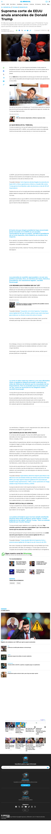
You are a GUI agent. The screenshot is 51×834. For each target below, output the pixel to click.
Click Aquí (25, 785)
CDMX (7, 4)
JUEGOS (3, 4)
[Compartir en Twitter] (22, 30)
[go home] (25, 815)
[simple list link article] (25, 626)
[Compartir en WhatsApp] (17, 30)
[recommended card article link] (12, 119)
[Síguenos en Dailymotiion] (35, 806)
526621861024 (25, 780)
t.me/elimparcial (25, 798)
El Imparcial (6, 7)
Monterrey (26, 4)
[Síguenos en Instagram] (22, 807)
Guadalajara (19, 4)
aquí (31, 555)
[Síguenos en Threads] (32, 807)
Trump (18, 583)
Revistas (44, 4)
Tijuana (15, 7)
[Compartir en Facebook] (19, 30)
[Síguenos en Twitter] (19, 807)
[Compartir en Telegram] (25, 30)
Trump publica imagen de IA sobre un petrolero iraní (41, 563)
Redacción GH (6, 29)
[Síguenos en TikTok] (29, 807)
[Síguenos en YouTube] (26, 806)
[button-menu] (1, 1)
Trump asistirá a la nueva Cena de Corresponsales (21, 571)
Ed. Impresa (38, 4)
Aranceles (23, 7)
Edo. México (13, 4)
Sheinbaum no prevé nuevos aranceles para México (40, 571)
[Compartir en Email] (27, 30)
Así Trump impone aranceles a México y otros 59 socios (21, 563)
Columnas (32, 4)
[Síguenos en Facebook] (16, 807)
